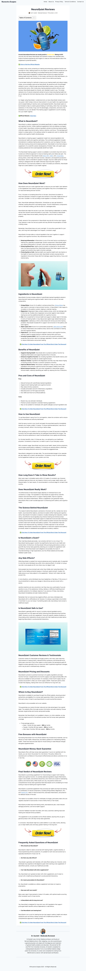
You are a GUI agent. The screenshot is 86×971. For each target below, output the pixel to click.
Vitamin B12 (24, 792)
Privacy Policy (59, 1)
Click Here (33, 116)
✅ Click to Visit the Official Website (29, 64)
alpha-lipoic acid (58, 326)
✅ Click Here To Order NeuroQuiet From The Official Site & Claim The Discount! (43, 344)
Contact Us (80, 1)
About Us (51, 1)
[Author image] (29, 13)
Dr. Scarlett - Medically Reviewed (39, 12)
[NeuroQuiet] (43, 173)
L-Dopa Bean (59, 156)
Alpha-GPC (46, 156)
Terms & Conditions (70, 1)
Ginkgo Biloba (59, 305)
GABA (51, 156)
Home (45, 1)
